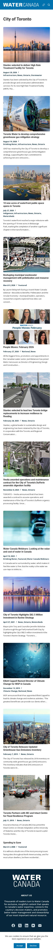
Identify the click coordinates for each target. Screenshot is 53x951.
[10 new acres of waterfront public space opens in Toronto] (26, 182)
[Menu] (43, 5)
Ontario (26, 75)
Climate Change (10, 691)
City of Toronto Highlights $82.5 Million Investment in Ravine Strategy (23, 616)
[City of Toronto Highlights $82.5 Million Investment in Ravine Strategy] (26, 594)
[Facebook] (13, 925)
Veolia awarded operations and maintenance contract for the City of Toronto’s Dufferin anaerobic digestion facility (26, 482)
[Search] (49, 5)
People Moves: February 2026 (18, 347)
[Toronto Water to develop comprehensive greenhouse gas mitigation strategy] (26, 113)
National (26, 351)
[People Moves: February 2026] (26, 326)
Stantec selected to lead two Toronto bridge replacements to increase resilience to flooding (25, 413)
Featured (22, 285)
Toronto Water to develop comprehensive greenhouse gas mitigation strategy (24, 135)
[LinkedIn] (26, 925)
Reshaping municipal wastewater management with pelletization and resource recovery (26, 278)
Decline (33, 945)
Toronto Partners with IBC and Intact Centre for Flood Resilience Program (25, 814)
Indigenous (8, 213)
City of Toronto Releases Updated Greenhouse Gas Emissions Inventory (22, 748)
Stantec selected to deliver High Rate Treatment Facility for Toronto (22, 67)
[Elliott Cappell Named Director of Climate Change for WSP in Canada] (26, 660)
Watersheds (8, 216)
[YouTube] (33, 925)
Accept (20, 945)
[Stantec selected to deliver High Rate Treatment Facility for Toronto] (26, 44)
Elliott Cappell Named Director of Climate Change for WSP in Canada (24, 682)
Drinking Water (10, 144)
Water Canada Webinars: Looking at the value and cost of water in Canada (26, 550)
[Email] (40, 925)
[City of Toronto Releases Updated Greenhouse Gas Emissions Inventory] (26, 726)
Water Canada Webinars (38, 559)
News (19, 75)
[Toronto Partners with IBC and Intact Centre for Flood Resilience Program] (26, 792)
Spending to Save (12, 842)
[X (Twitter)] (20, 925)
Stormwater (36, 75)
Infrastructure (10, 75)
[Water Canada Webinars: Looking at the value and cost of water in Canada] (26, 528)
